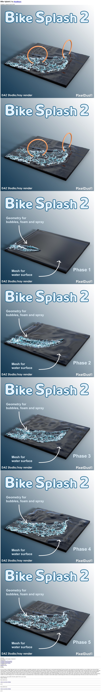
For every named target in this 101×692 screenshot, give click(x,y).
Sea (11, 662)
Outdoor (9, 663)
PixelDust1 (17, 2)
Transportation (7, 662)
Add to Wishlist (8, 682)
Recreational (9, 661)
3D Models (2, 661)
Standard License (3, 665)
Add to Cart (2, 682)
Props (6, 661)
